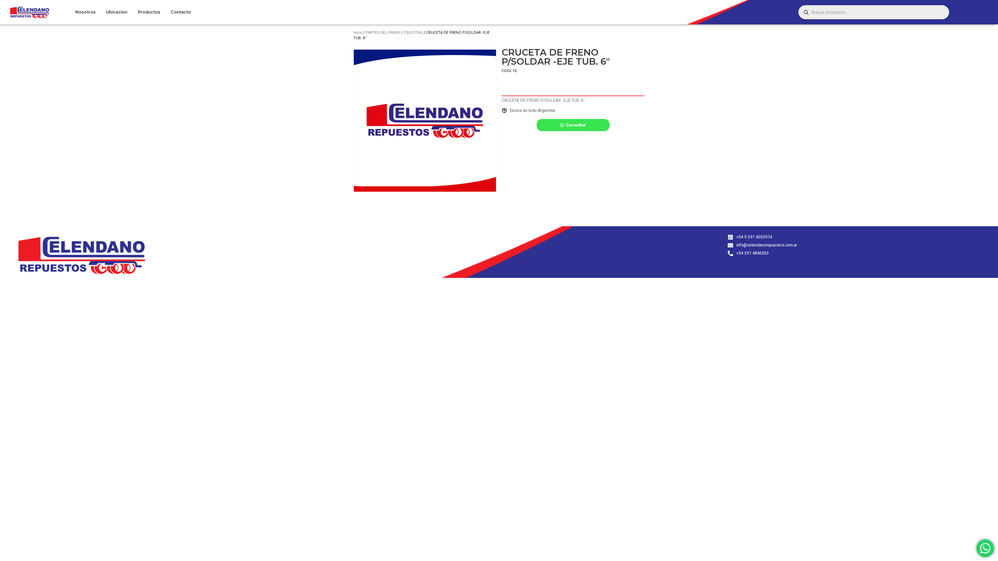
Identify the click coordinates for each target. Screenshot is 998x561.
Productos (149, 12)
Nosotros (85, 12)
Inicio (357, 32)
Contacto (181, 12)
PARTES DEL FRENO (383, 32)
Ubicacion (116, 12)
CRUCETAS (413, 32)
